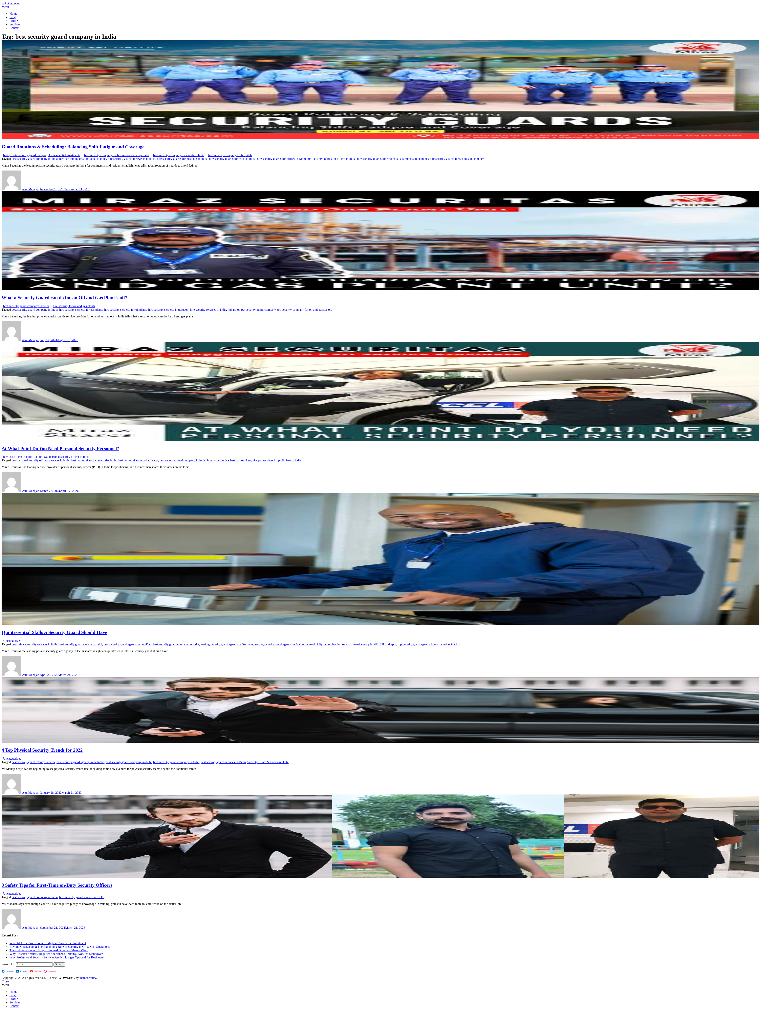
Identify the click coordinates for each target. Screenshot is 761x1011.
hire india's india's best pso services (229, 460)
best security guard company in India (35, 158)
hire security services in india (208, 309)
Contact (14, 28)
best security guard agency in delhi (80, 644)
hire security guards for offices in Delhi (281, 158)
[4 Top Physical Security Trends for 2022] (380, 741)
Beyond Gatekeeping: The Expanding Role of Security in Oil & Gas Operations (60, 946)
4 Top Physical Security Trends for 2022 (42, 750)
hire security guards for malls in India (232, 158)
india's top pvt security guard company (252, 309)
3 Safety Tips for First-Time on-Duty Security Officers (57, 885)
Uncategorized (12, 640)
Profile (14, 20)
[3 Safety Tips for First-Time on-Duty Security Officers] (380, 876)
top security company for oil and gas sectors (304, 309)
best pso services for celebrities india (93, 460)
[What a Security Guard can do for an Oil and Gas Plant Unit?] (380, 289)
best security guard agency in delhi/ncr (127, 644)
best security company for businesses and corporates (116, 155)
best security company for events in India (178, 155)
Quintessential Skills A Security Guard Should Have (54, 632)
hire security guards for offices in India (331, 158)
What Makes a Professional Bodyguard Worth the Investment (48, 943)
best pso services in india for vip (138, 460)
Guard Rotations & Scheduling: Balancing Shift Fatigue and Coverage (73, 146)
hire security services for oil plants (125, 309)
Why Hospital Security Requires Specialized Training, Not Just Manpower (56, 953)
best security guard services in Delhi (223, 762)
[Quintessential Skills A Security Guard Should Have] (380, 624)
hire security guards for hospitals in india (182, 158)
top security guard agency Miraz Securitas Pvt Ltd (429, 644)
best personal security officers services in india (40, 460)
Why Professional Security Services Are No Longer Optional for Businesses (57, 957)
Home (13, 13)
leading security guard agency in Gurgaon (227, 644)
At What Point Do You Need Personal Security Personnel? (60, 448)
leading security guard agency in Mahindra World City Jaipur (292, 644)
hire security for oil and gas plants (74, 306)
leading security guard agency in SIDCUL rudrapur (364, 644)
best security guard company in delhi (26, 306)
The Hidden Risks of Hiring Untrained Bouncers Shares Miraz (49, 950)
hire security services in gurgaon (168, 309)
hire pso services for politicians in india (276, 460)
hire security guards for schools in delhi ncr (457, 158)
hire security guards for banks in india (82, 158)
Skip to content (11, 3)
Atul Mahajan (30, 189)
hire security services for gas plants (81, 309)
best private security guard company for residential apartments (41, 155)
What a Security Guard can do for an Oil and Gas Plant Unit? (64, 297)
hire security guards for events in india (131, 158)
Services (15, 24)
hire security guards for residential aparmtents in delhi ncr (392, 158)
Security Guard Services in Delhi (268, 762)
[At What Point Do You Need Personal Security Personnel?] (380, 440)
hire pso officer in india (17, 456)
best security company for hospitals (230, 155)
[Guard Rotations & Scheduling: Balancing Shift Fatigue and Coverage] (380, 138)
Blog (13, 17)
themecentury (87, 977)
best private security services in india (34, 644)
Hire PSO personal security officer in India (62, 456)
